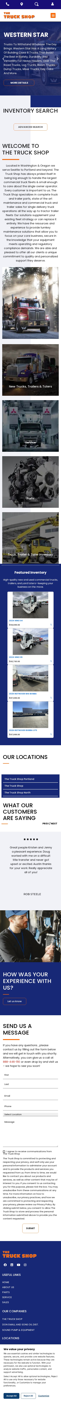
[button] (52, 4)
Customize (43, 1395)
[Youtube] (18, 1265)
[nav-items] (8, 4)
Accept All (11, 1395)
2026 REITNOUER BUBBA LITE (23, 730)
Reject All (28, 1395)
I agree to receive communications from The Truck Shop (27, 1152)
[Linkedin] (12, 1265)
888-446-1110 (11, 1062)
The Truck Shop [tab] (13, 786)
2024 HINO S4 (16, 620)
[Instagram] (25, 1265)
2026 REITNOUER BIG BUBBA (23, 693)
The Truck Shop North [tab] (17, 792)
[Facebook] (5, 1265)
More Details (19, 82)
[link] (51, 625)
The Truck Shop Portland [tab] (19, 779)
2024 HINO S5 (16, 657)
